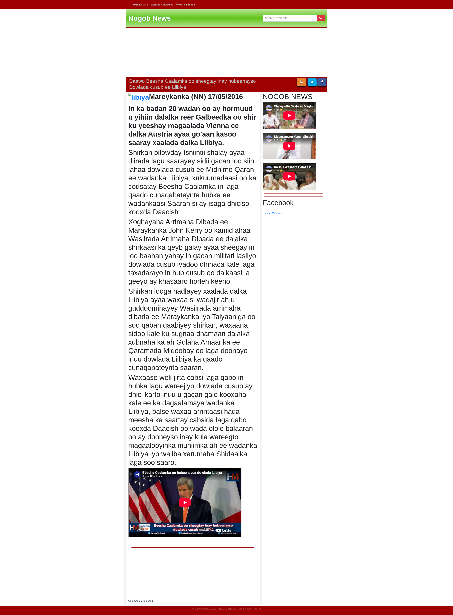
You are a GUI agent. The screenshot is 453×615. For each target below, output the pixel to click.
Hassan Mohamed (273, 213)
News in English (185, 4)
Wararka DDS (140, 4)
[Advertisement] (226, 52)
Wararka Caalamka (162, 4)
